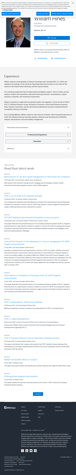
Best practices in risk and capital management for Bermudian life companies (37, 177)
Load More (38, 394)
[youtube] (31, 450)
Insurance (41, 414)
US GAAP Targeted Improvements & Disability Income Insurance (31, 217)
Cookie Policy (8, 10)
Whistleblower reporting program (10, 462)
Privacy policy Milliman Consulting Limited (24, 460)
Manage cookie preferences (11, 14)
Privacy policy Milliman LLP (9, 460)
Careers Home (59, 410)
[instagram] (35, 450)
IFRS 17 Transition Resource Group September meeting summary (32, 338)
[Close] (73, 3)
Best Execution (21, 462)
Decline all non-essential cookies (62, 14)
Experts (23, 424)
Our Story (24, 410)
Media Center (25, 417)
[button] (22, 450)
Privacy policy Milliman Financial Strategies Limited (14, 458)
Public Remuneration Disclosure (25, 464)
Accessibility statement (8, 466)
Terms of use (22, 457)
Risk (39, 417)
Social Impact (25, 414)
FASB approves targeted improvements (21, 376)
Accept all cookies (43, 14)
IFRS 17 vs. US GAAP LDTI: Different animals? (23, 196)
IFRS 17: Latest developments (16, 319)
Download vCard (60, 58)
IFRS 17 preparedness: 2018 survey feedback (23, 302)
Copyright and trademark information (11, 457)
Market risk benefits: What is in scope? (20, 360)
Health (40, 410)
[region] (38, 9)
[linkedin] (26, 450)
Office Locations (26, 420)
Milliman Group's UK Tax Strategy (10, 464)
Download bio (42, 58)
